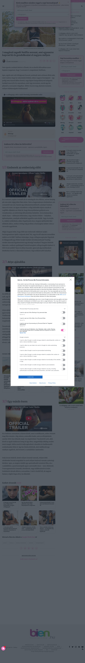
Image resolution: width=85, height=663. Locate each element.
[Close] (71, 280)
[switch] (63, 312)
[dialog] (42, 331)
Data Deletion (33, 383)
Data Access (42, 383)
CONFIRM (30, 377)
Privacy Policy (52, 383)
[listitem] (42, 309)
